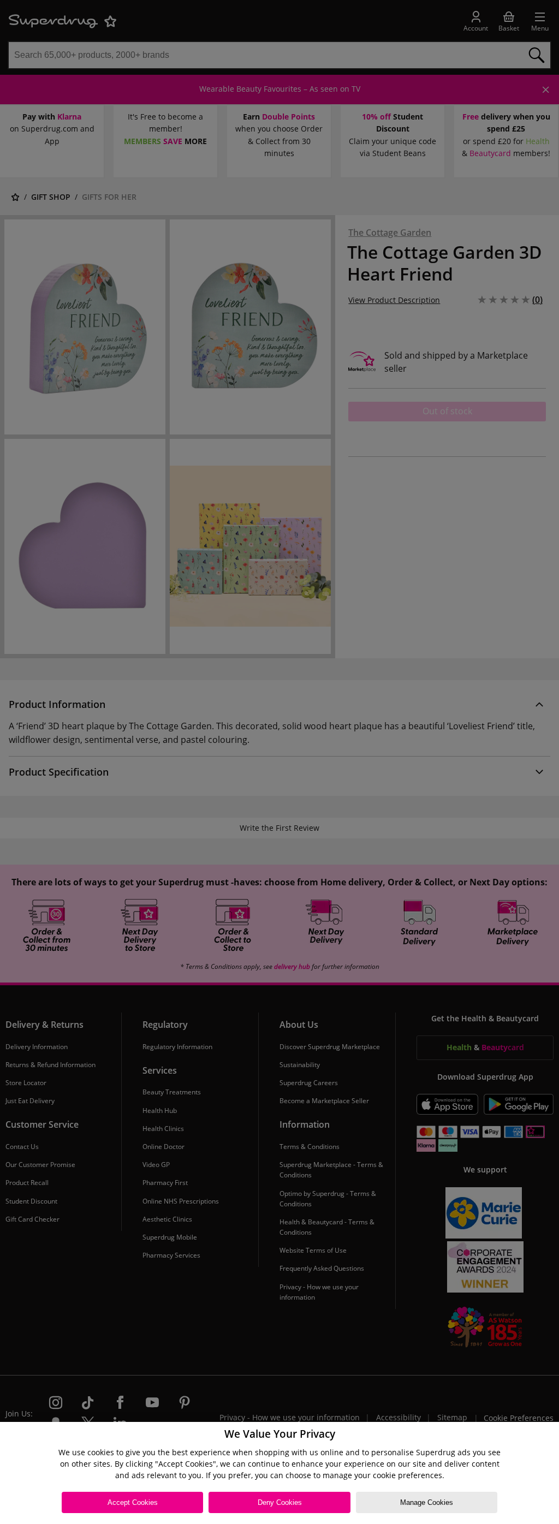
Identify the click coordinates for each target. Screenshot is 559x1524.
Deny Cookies (280, 1502)
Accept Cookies (133, 1502)
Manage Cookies (426, 1502)
